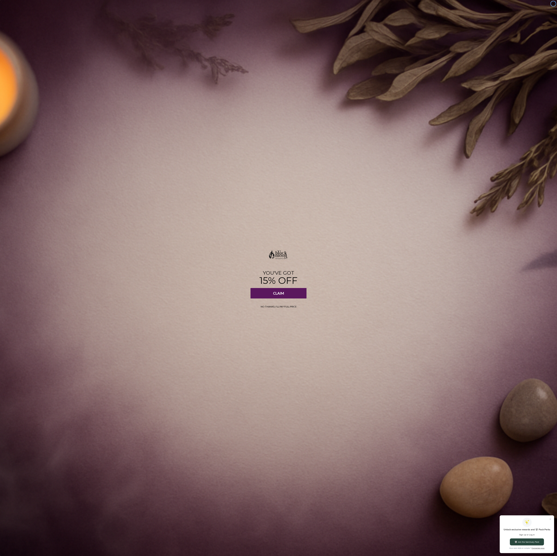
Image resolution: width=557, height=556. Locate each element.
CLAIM (278, 293)
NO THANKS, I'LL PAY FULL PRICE (278, 306)
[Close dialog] (553, 3)
